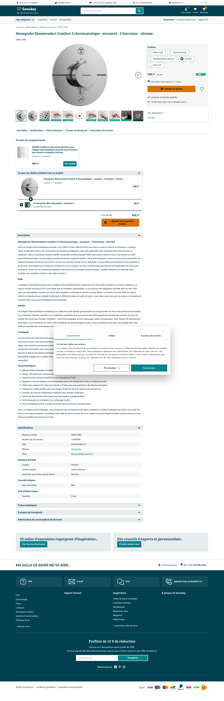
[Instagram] (123, 666)
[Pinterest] (119, 666)
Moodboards (119, 607)
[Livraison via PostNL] (204, 687)
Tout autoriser (149, 368)
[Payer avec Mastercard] (165, 687)
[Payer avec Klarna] (189, 687)
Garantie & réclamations (27, 616)
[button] (202, 89)
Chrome (188, 58)
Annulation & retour (25, 612)
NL (206, 2)
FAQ (30, 581)
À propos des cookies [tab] (151, 336)
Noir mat (157, 65)
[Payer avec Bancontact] (173, 687)
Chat (127, 581)
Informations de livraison (101, 130)
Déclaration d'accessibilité (70, 687)
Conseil (53, 19)
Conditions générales (46, 687)
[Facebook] (115, 666)
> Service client (23, 626)
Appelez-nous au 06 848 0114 (188, 581)
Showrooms (169, 19)
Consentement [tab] (73, 336)
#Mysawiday (119, 619)
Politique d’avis (23, 620)
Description (22, 130)
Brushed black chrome (163, 58)
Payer (18, 603)
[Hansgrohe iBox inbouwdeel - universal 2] (27, 205)
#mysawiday (65, 19)
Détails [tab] (112, 336)
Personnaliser (110, 368)
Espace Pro (203, 19)
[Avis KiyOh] (142, 687)
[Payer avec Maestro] (157, 687)
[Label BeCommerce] (196, 687)
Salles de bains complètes (125, 598)
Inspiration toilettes (122, 602)
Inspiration (42, 19)
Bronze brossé (180, 52)
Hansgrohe (76, 449)
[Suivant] (138, 75)
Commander (21, 599)
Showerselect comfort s (82, 453)
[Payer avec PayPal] (181, 687)
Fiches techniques (54, 130)
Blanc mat (158, 52)
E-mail (80, 581)
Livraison (20, 607)
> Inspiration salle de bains (125, 625)
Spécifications (36, 130)
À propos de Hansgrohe (76, 130)
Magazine (117, 615)
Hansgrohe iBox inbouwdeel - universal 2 (53, 203)
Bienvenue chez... (121, 611)
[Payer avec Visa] (150, 687)
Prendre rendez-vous (186, 19)
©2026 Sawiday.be (24, 687)
